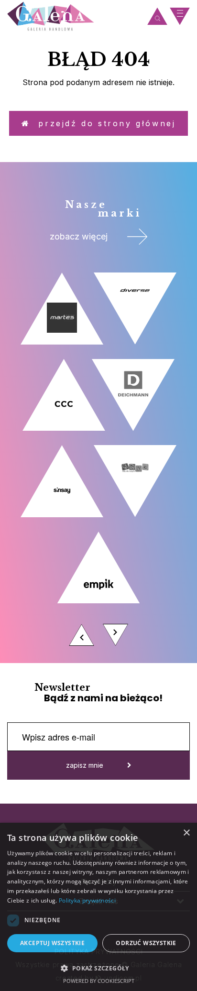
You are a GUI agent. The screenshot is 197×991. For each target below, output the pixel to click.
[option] (98, 461)
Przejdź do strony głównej (102, 123)
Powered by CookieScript (98, 980)
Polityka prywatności (87, 900)
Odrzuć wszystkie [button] (146, 943)
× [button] (186, 833)
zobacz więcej (79, 236)
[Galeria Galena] (74, 16)
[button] (98, 967)
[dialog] (98, 907)
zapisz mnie (84, 765)
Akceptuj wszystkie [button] (52, 943)
